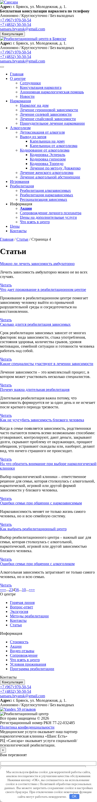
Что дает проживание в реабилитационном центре (43, 289)
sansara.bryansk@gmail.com (22, 29)
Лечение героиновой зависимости (49, 110)
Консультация (12, 34)
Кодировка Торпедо (46, 163)
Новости (27, 96)
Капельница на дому (47, 141)
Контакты (18, 231)
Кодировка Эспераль (47, 155)
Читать (6, 285)
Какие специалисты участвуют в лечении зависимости (46, 364)
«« (2, 590)
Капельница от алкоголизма (53, 146)
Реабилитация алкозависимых (45, 190)
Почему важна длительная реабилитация (34, 389)
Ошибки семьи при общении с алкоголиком (37, 564)
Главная (16, 74)
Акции (16, 646)
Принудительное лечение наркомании (52, 123)
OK (74, 796)
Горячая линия (22, 602)
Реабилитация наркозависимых (46, 195)
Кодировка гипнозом (48, 159)
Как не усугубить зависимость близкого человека (42, 420)
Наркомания (20, 101)
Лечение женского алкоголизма (46, 172)
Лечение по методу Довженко (55, 168)
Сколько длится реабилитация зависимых (35, 324)
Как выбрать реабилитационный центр (33, 529)
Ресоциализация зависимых (43, 199)
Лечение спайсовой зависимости (48, 119)
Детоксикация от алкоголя (42, 132)
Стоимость (19, 642)
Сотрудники (30, 83)
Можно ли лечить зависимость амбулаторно (37, 264)
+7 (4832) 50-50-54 (15, 24)
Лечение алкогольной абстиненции (50, 177)
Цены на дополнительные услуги (48, 217)
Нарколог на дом (34, 105)
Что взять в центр (35, 222)
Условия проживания (28, 664)
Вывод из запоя (33, 137)
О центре (18, 78)
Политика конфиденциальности (27, 727)
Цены (15, 226)
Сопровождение (24, 655)
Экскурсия (19, 611)
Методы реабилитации (29, 616)
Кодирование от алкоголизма (44, 150)
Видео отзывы (22, 651)
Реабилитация (22, 186)
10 (24, 590)
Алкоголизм (20, 128)
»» (33, 590)
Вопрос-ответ (21, 607)
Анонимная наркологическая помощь (52, 92)
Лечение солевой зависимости (46, 114)
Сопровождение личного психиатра (50, 213)
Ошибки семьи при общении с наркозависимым (41, 503)
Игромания (19, 181)
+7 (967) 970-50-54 (15, 20)
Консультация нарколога (40, 87)
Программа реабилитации (32, 669)
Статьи (22, 239)
